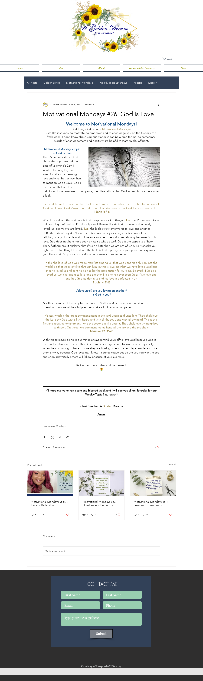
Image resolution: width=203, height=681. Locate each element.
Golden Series (51, 82)
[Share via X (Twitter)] (52, 437)
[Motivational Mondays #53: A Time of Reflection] (50, 483)
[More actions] (158, 104)
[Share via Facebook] (44, 437)
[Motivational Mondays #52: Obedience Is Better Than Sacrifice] (101, 483)
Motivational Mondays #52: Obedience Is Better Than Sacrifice (99, 503)
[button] (168, 58)
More (151, 82)
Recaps (138, 82)
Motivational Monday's (79, 82)
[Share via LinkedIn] (59, 437)
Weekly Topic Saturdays (113, 82)
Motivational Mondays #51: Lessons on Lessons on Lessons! (151, 503)
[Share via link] (67, 437)
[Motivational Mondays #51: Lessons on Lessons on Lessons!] (153, 483)
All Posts (32, 82)
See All (172, 464)
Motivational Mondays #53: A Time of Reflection (49, 503)
